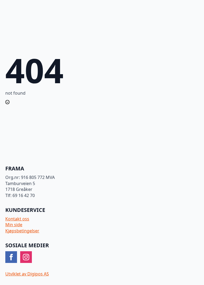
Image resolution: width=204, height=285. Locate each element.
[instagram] (26, 257)
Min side (13, 225)
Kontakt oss (17, 219)
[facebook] (11, 257)
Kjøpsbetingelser (22, 231)
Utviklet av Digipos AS (27, 274)
